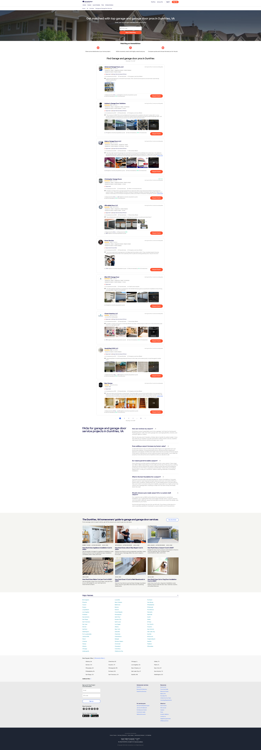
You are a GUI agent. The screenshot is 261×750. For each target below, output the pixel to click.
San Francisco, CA (113, 674)
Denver (84, 626)
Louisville (117, 600)
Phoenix (84, 602)
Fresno (84, 607)
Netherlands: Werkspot (139, 735)
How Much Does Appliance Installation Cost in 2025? (97, 548)
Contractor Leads (141, 712)
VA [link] (87, 8)
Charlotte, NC (112, 661)
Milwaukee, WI (90, 668)
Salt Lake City (151, 631)
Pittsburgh (150, 607)
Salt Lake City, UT (136, 671)
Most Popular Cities (87, 658)
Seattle (149, 641)
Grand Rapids (118, 612)
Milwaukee (150, 646)
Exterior (89, 5)
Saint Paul (117, 617)
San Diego (85, 619)
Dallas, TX (156, 661)
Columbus (117, 648)
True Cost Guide (164, 689)
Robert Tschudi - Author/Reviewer (91, 545)
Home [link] (83, 8)
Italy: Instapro (130, 735)
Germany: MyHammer (122, 735)
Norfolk (149, 634)
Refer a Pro (163, 693)
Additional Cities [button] (86, 678)
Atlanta (84, 646)
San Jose (84, 624)
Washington (85, 631)
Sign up (91, 701)
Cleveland (117, 646)
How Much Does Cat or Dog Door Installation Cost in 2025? (162, 580)
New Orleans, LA (136, 668)
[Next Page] (145, 418)
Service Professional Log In (143, 705)
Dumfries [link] (92, 8)
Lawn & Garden (96, 5)
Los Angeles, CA (135, 664)
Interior (84, 5)
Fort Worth (150, 624)
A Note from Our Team (165, 698)
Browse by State (99, 658)
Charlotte (117, 634)
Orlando (84, 641)
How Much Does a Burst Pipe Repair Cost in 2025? (129, 548)
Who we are (163, 707)
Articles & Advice (109, 5)
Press (161, 712)
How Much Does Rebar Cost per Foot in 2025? (97, 579)
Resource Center (164, 691)
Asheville (117, 631)
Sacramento (85, 617)
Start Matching (131, 32)
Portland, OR (112, 671)
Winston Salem (119, 641)
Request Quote (156, 96)
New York (117, 629)
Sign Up (175, 2)
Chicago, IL (134, 661)
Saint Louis (118, 622)
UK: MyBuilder (148, 735)
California (127, 739)
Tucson (84, 604)
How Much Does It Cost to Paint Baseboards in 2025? (130, 580)
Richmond (150, 636)
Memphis (149, 612)
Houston (149, 626)
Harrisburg (150, 602)
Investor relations (164, 714)
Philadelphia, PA (90, 671)
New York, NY (158, 668)
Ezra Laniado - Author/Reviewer (156, 545)
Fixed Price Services (141, 691)
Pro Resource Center (142, 710)
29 (140, 418)
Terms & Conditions (139, 741)
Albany (117, 626)
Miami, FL (156, 664)
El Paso (149, 622)
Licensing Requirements (166, 700)
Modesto (84, 614)
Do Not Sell (131, 739)
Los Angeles (85, 612)
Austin (149, 617)
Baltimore (117, 604)
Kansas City (118, 619)
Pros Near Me (163, 695)
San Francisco (86, 622)
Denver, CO (89, 664)
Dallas (149, 619)
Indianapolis (85, 651)
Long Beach (85, 609)
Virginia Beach (151, 639)
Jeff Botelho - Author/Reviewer (123, 545)
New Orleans (118, 602)
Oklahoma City (119, 651)
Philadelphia (150, 604)
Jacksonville (85, 636)
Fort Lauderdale (86, 634)
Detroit (117, 609)
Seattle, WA (134, 674)
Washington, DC (158, 674)
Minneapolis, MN (112, 668)
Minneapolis (118, 614)
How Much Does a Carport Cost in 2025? (161, 548)
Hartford (84, 629)
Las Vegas (117, 624)
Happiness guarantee (165, 718)
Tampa (84, 644)
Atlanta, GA (89, 661)
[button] (109, 87)
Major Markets (87, 595)
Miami (84, 639)
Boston (117, 607)
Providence (150, 609)
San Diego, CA (90, 674)
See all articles (172, 520)
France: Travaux (113, 735)
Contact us (163, 716)
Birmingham (85, 600)
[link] (130, 69)
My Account (163, 687)
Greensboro (118, 636)
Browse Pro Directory (142, 689)
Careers (162, 710)
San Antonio (150, 629)
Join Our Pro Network (142, 707)
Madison (149, 644)
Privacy (122, 739)
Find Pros (139, 687)
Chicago (84, 648)
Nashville (149, 614)
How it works (163, 705)
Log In (168, 2)
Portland (149, 600)
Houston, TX (111, 664)
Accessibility (137, 739)
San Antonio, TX (158, 671)
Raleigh (117, 639)
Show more (160, 155)
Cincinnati (117, 644)
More (102, 5)
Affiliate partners (164, 720)
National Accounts (141, 714)
